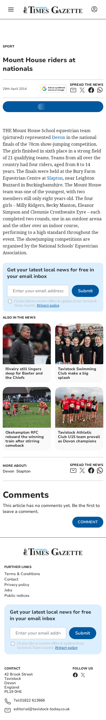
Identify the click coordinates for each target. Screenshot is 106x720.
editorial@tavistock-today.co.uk (42, 709)
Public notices (16, 595)
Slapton (55, 178)
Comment (88, 522)
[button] (10, 9)
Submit (85, 291)
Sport (8, 46)
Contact (11, 579)
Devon (58, 137)
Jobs (8, 590)
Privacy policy (16, 584)
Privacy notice (48, 305)
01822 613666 (32, 700)
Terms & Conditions (22, 573)
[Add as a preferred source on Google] (54, 89)
